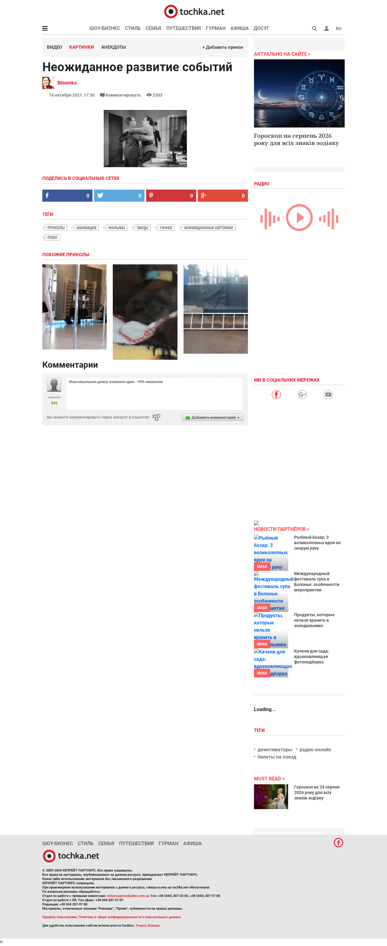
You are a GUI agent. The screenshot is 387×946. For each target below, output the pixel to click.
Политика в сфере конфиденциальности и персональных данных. (130, 917)
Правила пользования (59, 917)
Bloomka (67, 83)
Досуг (261, 28)
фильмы (116, 227)
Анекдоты (113, 47)
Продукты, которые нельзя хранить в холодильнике (314, 620)
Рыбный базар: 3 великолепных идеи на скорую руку (317, 543)
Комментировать (123, 95)
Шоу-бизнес (104, 28)
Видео (54, 47)
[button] (326, 28)
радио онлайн (315, 749)
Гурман (216, 28)
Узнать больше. (148, 926)
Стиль (133, 28)
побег (52, 237)
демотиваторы (275, 749)
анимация (86, 227)
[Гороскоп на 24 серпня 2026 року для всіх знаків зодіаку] (271, 796)
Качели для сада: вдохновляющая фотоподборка (311, 656)
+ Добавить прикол (222, 47)
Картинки (81, 47)
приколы (56, 227)
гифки (166, 227)
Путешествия (183, 28)
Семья (153, 28)
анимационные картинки (208, 227)
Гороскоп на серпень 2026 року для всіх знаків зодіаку (296, 139)
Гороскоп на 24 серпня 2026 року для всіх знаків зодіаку (317, 792)
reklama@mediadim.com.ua (128, 896)
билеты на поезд (277, 757)
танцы (142, 227)
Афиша (239, 28)
